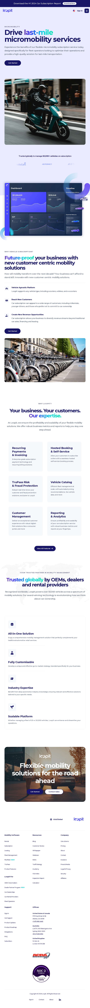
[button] (87, 11)
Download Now (69, 3)
